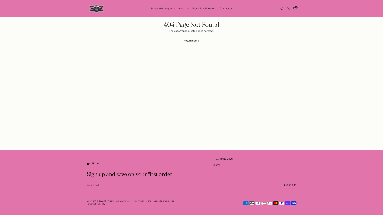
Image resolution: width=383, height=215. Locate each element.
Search (216, 164)
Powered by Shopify (96, 204)
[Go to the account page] (288, 8)
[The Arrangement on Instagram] (93, 164)
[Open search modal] (282, 8)
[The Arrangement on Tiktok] (98, 164)
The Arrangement (112, 201)
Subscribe (290, 185)
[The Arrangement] (96, 8)
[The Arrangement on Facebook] (88, 164)
